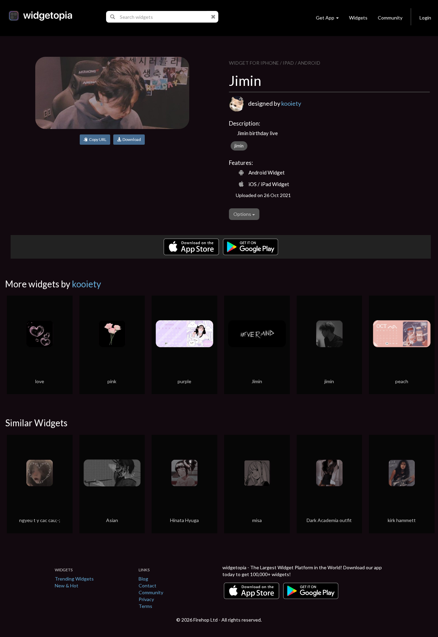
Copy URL (97, 139)
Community (390, 18)
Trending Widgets (74, 579)
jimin (239, 145)
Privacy (146, 599)
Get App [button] (325, 18)
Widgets (358, 18)
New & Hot (66, 585)
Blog (143, 579)
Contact (147, 585)
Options (242, 214)
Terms (145, 606)
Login (425, 18)
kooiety (291, 103)
